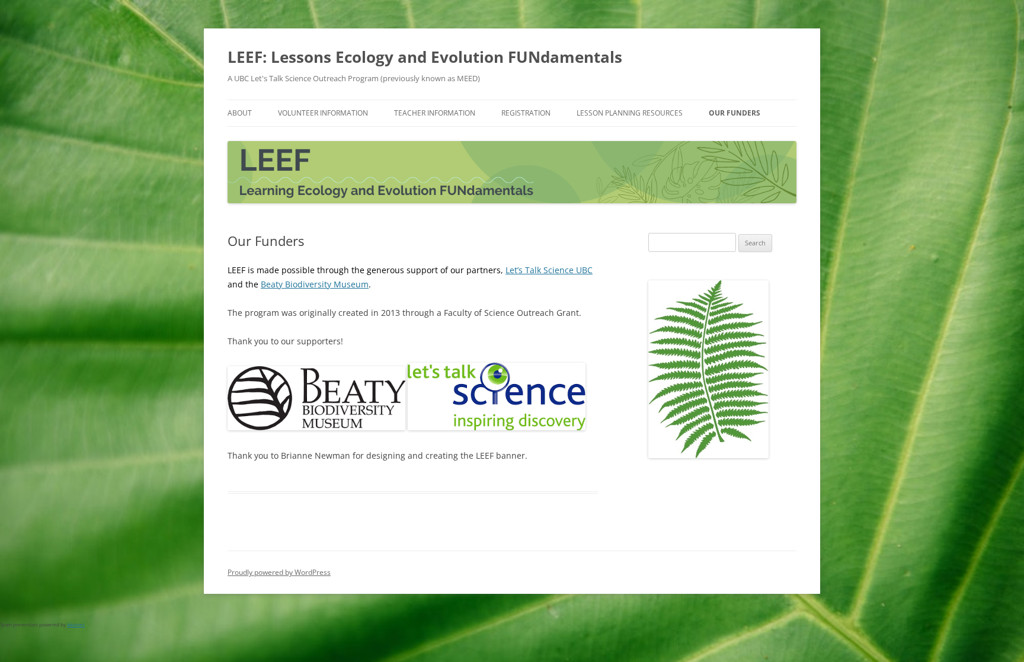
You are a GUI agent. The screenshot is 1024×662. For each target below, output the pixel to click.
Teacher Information (434, 113)
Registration (526, 113)
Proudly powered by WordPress (279, 572)
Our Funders (734, 113)
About (240, 113)
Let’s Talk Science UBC (549, 270)
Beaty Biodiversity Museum (315, 284)
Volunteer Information (323, 113)
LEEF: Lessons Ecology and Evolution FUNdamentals (425, 57)
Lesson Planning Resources (630, 113)
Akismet (76, 624)
